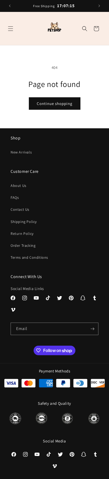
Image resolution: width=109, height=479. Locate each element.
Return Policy (22, 233)
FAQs (15, 197)
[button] (10, 28)
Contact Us (20, 209)
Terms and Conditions (29, 257)
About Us (18, 185)
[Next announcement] (99, 6)
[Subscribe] (92, 329)
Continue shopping (54, 103)
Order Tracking (23, 245)
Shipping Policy (24, 221)
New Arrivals (21, 152)
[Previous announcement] (10, 6)
